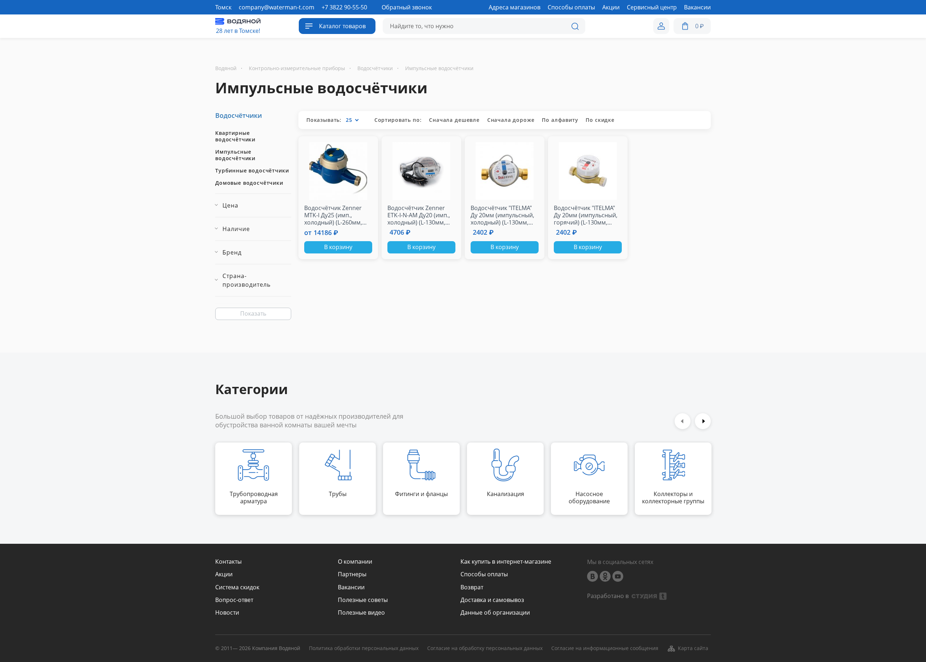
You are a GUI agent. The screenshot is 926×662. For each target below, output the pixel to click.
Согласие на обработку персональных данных (485, 648)
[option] (253, 479)
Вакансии (351, 587)
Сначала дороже (511, 119)
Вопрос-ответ (234, 600)
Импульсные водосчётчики (235, 155)
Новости (227, 612)
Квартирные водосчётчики (235, 136)
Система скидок (237, 587)
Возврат (471, 587)
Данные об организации (495, 612)
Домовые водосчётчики (249, 183)
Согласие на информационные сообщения (604, 648)
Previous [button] (683, 421)
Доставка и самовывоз (492, 600)
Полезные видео (361, 612)
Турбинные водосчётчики (252, 170)
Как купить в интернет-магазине (505, 561)
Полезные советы (363, 600)
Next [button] (703, 421)
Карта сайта (693, 648)
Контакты (228, 561)
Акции (224, 574)
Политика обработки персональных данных (364, 648)
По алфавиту (560, 119)
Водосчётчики (238, 115)
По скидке (600, 119)
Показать (253, 313)
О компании (355, 561)
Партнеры (352, 574)
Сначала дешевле (454, 119)
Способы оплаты (484, 574)
